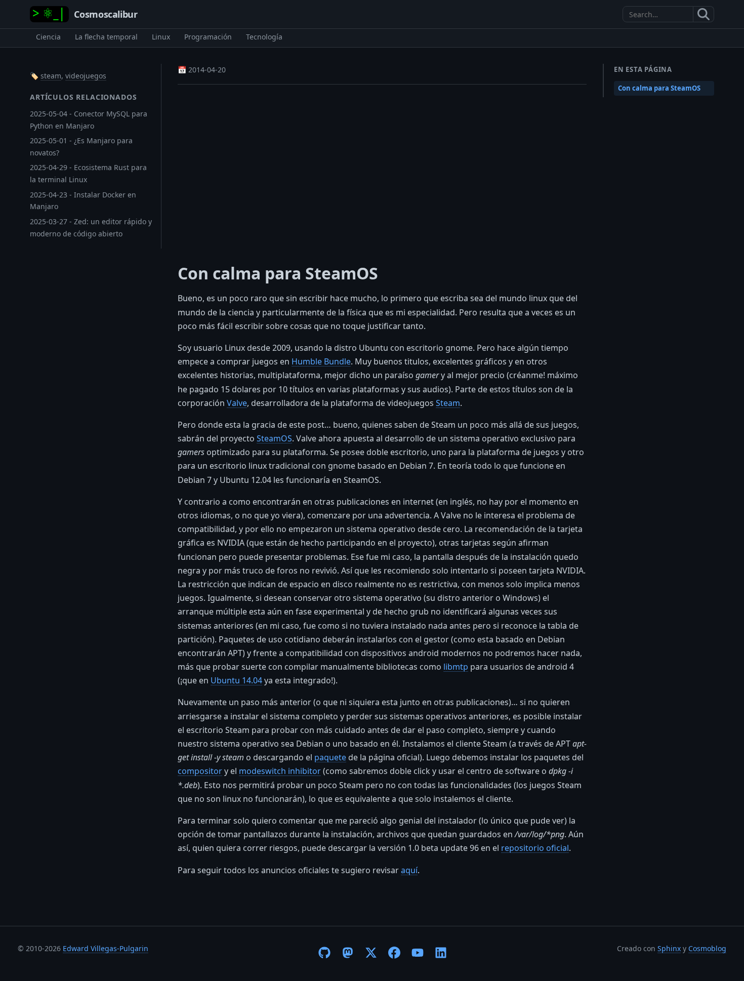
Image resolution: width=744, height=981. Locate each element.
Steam (448, 402)
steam (50, 75)
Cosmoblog (707, 948)
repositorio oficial (535, 847)
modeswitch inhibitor (280, 770)
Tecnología (264, 37)
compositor (200, 770)
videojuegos (85, 75)
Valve (237, 402)
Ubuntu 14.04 (236, 680)
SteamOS (274, 438)
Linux (161, 37)
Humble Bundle (321, 361)
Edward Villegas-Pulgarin (105, 948)
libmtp (455, 666)
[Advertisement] (382, 167)
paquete (330, 757)
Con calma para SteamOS (659, 88)
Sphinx (669, 948)
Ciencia (48, 37)
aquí (409, 870)
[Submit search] (703, 14)
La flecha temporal (106, 37)
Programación (208, 37)
